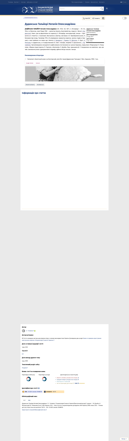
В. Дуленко (73, 40)
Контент (16, 2)
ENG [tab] (29, 400)
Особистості (41, 84)
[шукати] (102, 9)
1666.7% (80, 383)
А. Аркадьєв (58, 40)
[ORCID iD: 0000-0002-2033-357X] (34, 330)
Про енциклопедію (77, 2)
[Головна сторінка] (29, 9)
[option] (125, 2)
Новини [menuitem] (87, 2)
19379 (54, 391)
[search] (107, 9)
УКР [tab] (24, 400)
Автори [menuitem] (23, 2)
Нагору (123, 439)
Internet (38, 63)
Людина (24, 368)
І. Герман (66, 40)
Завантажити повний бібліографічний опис (34, 410)
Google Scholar (29, 63)
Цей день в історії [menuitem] (32, 2)
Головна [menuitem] (10, 2)
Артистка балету (30, 84)
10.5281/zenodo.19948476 (35, 391)
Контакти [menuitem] (101, 2)
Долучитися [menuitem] (94, 2)
